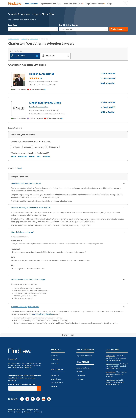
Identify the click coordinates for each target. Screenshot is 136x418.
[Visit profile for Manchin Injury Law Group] (18, 108)
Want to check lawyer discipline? (25, 306)
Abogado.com (110, 372)
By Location (55, 375)
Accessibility (55, 359)
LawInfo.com (110, 380)
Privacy (18, 412)
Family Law (16, 147)
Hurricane (46, 156)
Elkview (31, 156)
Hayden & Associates (41, 73)
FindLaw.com (110, 356)
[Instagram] (38, 399)
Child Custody (39, 147)
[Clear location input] (106, 29)
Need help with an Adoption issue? (26, 183)
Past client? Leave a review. (38, 107)
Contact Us (54, 363)
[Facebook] (22, 399)
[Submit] (39, 388)
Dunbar (13, 156)
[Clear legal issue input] (56, 29)
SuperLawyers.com (112, 364)
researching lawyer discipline (42, 314)
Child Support (53, 147)
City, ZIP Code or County (68, 25)
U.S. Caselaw (80, 375)
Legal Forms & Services (84, 356)
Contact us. (28, 367)
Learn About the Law (83, 368)
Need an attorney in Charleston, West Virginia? (31, 208)
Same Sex (27, 147)
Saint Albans (22, 156)
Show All (11, 168)
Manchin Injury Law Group (45, 102)
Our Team (54, 356)
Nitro (38, 156)
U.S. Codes (80, 379)
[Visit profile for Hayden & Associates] (18, 79)
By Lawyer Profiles (57, 383)
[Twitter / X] (33, 399)
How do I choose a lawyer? (22, 232)
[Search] (125, 3)
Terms (10, 412)
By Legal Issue (56, 379)
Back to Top (69, 335)
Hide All (19, 168)
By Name (54, 386)
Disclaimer (27, 412)
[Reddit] (43, 399)
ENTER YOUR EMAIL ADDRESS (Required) (22, 384)
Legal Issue (12, 25)
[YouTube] (27, 399)
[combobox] (33, 29)
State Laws (80, 372)
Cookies (37, 412)
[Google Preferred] (49, 399)
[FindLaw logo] (15, 3)
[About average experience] (44, 90)
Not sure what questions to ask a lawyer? (28, 279)
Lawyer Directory (13, 39)
